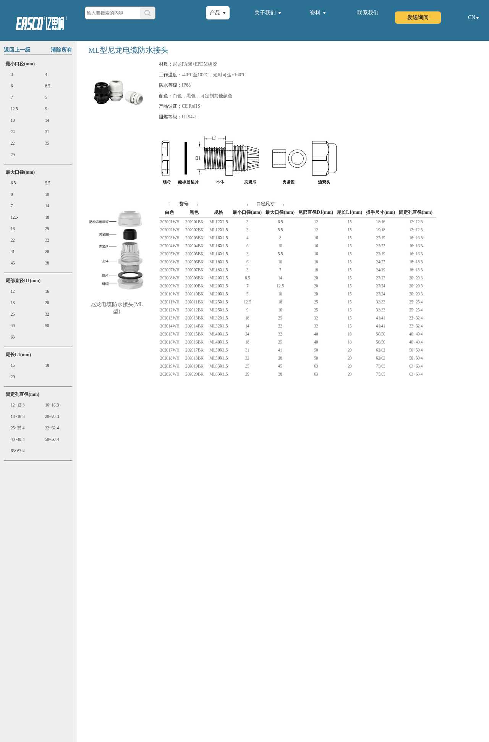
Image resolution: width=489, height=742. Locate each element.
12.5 (14, 108)
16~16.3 (51, 405)
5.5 (47, 183)
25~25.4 (17, 428)
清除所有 (61, 50)
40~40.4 (17, 439)
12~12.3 (17, 405)
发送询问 (418, 17)
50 (47, 325)
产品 (215, 13)
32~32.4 (51, 428)
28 (47, 251)
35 (47, 143)
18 (13, 120)
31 (47, 131)
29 (13, 154)
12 (13, 291)
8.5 (47, 86)
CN (471, 17)
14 (47, 120)
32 (47, 240)
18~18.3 (17, 416)
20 (47, 302)
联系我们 (368, 13)
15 (13, 365)
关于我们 (265, 13)
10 (47, 194)
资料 (315, 13)
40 (13, 325)
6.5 (13, 183)
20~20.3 (51, 416)
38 (47, 263)
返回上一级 (17, 50)
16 (13, 228)
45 (13, 263)
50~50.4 (51, 439)
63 (13, 337)
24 (13, 131)
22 (13, 143)
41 (13, 251)
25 (47, 228)
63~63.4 (17, 450)
